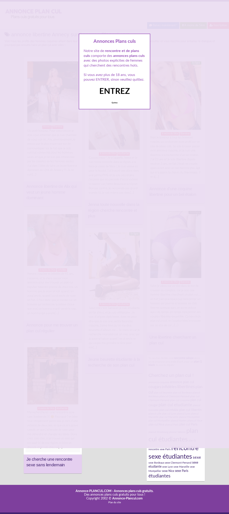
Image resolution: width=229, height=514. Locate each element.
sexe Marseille (181, 467)
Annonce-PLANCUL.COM (93, 491)
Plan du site (114, 502)
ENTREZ (114, 91)
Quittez (115, 103)
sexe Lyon (167, 467)
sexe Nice (168, 471)
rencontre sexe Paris (159, 449)
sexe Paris (181, 471)
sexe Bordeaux (156, 463)
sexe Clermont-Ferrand (178, 462)
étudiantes (159, 476)
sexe (197, 457)
